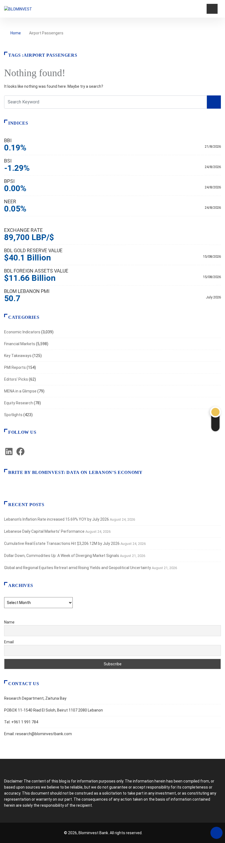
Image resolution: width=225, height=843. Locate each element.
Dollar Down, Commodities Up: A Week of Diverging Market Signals (61, 555)
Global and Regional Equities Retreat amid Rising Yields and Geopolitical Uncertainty (77, 567)
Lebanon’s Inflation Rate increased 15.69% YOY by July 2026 (56, 519)
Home (15, 33)
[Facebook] (20, 455)
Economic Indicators (22, 332)
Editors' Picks (16, 379)
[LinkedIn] (9, 455)
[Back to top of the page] (216, 833)
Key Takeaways (18, 355)
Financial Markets (19, 344)
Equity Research (18, 403)
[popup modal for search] (201, 9)
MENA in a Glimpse (20, 391)
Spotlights (13, 415)
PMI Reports (15, 367)
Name (9, 622)
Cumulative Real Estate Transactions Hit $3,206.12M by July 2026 (62, 543)
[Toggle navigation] (212, 9)
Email (9, 642)
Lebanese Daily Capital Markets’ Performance (44, 531)
